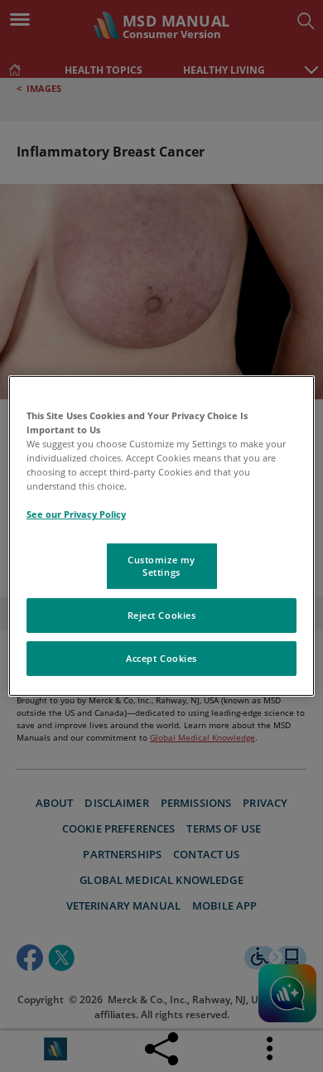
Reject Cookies (162, 615)
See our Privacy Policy (76, 514)
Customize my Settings (161, 565)
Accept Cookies (161, 658)
